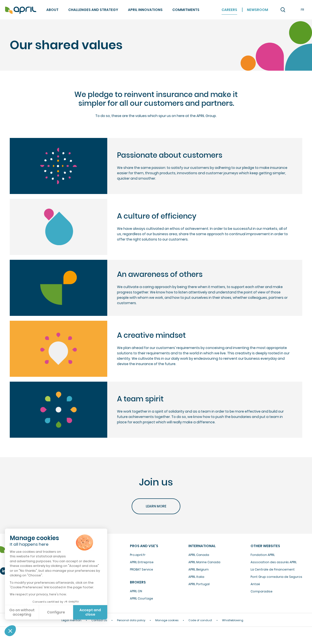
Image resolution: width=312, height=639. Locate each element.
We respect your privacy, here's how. (38, 594)
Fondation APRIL (263, 555)
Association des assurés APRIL (274, 562)
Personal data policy (131, 620)
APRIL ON (136, 591)
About (52, 9)
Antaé (255, 584)
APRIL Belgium (198, 569)
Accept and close (90, 612)
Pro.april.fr (138, 555)
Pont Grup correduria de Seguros (276, 577)
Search (282, 9)
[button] (10, 631)
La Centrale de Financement (273, 569)
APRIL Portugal (199, 584)
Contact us (99, 620)
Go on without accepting (22, 612)
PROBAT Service (141, 569)
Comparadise (262, 591)
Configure (56, 612)
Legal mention (71, 620)
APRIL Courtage (141, 598)
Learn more (156, 506)
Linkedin (3, 571)
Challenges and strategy (93, 9)
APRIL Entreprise (142, 562)
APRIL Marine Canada (204, 562)
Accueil (21, 10)
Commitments (185, 9)
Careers (229, 9)
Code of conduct (200, 620)
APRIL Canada (198, 555)
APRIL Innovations (145, 9)
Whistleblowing (232, 620)
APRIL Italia (196, 577)
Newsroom (257, 9)
